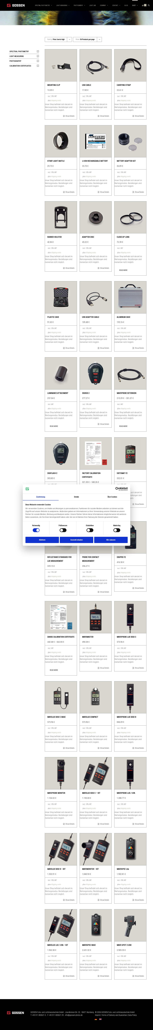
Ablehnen (42, 540)
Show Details (69, 116)
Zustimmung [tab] (40, 497)
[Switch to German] (96, 1019)
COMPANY (103, 5)
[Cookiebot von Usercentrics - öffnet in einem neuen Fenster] (117, 489)
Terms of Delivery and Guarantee (114, 1015)
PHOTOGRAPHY (78, 5)
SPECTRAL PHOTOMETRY (42, 5)
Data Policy (132, 1015)
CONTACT (115, 5)
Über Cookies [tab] (112, 497)
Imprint (97, 1015)
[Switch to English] (100, 1019)
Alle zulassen (110, 540)
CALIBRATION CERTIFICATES (20, 66)
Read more (123, 270)
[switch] (63, 530)
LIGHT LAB (92, 5)
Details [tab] (76, 497)
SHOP (134, 5)
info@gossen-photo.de (73, 1015)
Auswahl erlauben (76, 540)
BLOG (126, 5)
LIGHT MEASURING (61, 5)
